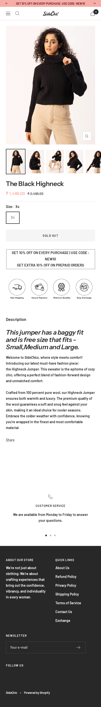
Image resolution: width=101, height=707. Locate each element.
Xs (13, 217)
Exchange (62, 620)
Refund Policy (65, 576)
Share (10, 440)
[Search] (17, 13)
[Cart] (92, 13)
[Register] (78, 647)
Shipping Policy (67, 594)
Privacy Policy (65, 585)
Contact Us (63, 612)
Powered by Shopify (37, 692)
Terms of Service (68, 603)
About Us (62, 568)
